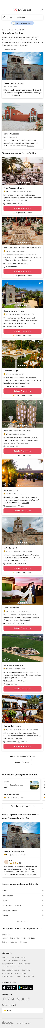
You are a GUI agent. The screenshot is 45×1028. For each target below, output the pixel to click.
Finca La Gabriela (11, 608)
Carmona (5, 915)
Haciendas (13, 942)
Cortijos (4, 942)
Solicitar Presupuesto (22, 208)
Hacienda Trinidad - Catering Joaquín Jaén (22, 248)
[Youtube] (23, 999)
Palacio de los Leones (13, 83)
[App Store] (9, 989)
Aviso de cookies (24, 964)
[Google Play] (25, 989)
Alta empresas (7, 973)
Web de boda (29, 976)
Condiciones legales (19, 957)
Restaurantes (15, 938)
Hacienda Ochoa (10, 490)
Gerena (4, 901)
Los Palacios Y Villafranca (11, 906)
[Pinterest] (13, 999)
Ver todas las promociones (21, 806)
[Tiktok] (28, 999)
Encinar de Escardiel (12, 726)
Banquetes (6, 934)
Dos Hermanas (7, 896)
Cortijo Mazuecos (11, 134)
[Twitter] (8, 999)
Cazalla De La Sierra (9, 911)
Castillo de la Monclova (13, 311)
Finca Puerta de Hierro (13, 188)
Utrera (4, 891)
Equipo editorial (7, 976)
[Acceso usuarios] (42, 10)
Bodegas (23, 942)
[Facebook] (4, 999)
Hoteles (4, 938)
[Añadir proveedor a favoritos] (40, 55)
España (9, 1010)
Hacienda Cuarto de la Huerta (16, 430)
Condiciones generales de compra (14, 960)
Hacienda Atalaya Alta (13, 665)
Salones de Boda (28, 938)
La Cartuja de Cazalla (12, 548)
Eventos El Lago (10, 370)
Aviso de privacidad (8, 964)
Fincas (4, 30)
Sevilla (11, 30)
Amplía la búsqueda (22, 762)
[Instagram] (18, 999)
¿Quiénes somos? (21, 973)
